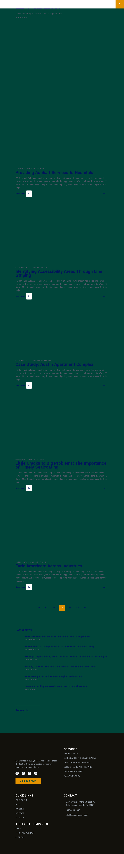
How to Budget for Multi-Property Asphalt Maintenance (53, 676)
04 (46, 608)
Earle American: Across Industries (49, 566)
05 (54, 608)
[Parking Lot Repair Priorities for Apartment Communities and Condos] (19, 668)
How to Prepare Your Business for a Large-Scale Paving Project (57, 636)
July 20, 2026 (31, 659)
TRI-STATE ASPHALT (25, 832)
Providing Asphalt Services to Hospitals (54, 172)
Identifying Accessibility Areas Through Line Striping (59, 273)
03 (39, 608)
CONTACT (20, 813)
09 (85, 608)
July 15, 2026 (31, 669)
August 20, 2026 (32, 640)
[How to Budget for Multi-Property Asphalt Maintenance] (19, 678)
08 (77, 608)
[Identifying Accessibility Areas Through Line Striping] (62, 235)
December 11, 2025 (24, 361)
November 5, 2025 (24, 459)
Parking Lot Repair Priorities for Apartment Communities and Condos (60, 666)
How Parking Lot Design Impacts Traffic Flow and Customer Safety (59, 646)
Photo (42, 169)
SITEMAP (20, 817)
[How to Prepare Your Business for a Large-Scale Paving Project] (19, 638)
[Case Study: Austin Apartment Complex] (62, 333)
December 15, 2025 (24, 268)
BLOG (18, 804)
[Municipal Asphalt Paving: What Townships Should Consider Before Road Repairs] (19, 658)
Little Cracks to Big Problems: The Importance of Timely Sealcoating (61, 465)
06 (62, 608)
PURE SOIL (20, 837)
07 (70, 608)
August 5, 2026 (32, 649)
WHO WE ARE (21, 799)
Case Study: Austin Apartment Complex (54, 364)
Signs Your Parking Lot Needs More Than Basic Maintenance (56, 686)
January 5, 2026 (23, 169)
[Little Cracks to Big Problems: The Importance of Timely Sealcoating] (62, 427)
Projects (38, 361)
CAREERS (20, 808)
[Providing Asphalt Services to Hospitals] (62, 97)
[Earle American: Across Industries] (62, 529)
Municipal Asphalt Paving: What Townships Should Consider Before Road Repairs (66, 656)
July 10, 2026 (31, 679)
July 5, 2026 (30, 689)
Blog (34, 169)
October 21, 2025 (24, 562)
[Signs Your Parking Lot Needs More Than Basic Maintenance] (19, 688)
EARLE (18, 828)
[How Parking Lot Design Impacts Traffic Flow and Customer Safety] (19, 648)
